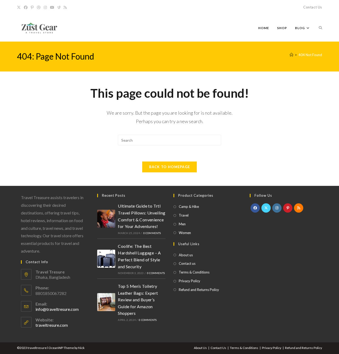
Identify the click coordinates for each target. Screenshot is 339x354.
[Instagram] (45, 7)
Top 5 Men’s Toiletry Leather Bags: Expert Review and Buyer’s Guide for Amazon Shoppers (138, 300)
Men (182, 224)
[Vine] (59, 7)
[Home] (291, 55)
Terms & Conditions (194, 272)
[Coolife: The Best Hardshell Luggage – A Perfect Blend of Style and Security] (106, 259)
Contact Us (312, 7)
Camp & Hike (189, 206)
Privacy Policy (189, 281)
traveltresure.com (51, 325)
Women (185, 233)
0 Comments (152, 233)
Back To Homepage (169, 167)
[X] (19, 7)
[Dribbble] (38, 7)
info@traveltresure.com (57, 309)
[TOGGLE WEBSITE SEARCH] (320, 28)
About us (186, 255)
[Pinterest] (32, 7)
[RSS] (65, 7)
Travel (184, 215)
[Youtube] (52, 7)
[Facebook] (25, 7)
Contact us (187, 263)
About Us (200, 348)
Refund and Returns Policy (199, 290)
